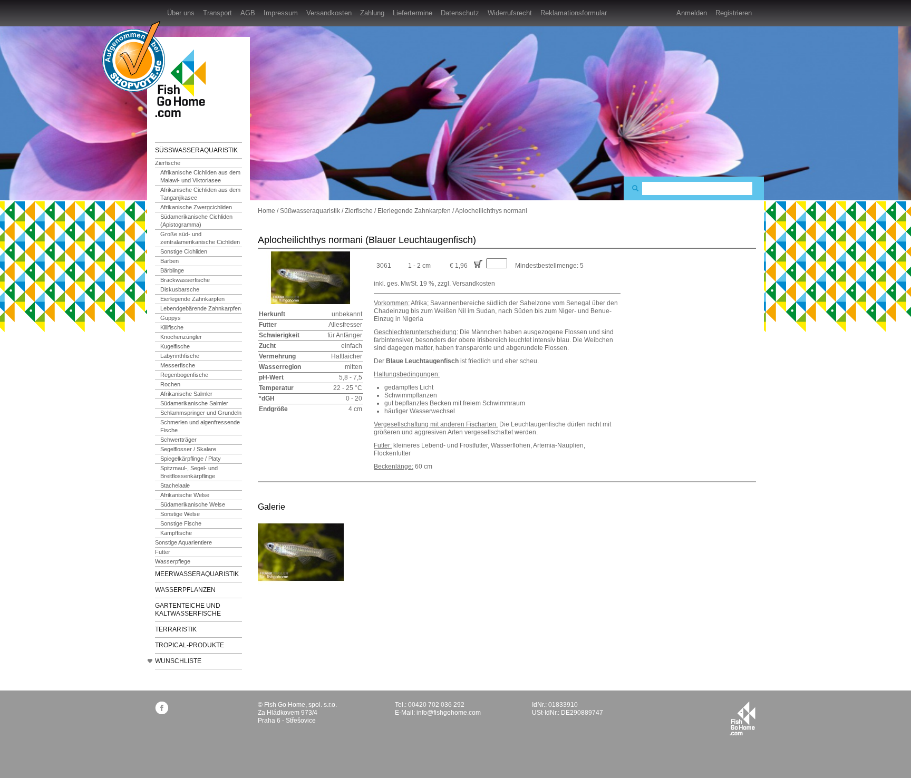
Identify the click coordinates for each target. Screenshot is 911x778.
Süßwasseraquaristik (196, 150)
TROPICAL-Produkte (189, 645)
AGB (247, 13)
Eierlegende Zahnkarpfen (192, 299)
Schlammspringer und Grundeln (200, 413)
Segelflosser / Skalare (188, 449)
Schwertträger (178, 439)
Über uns (181, 13)
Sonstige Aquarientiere (183, 542)
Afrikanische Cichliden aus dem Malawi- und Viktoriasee (200, 176)
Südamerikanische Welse (192, 504)
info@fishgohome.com (448, 712)
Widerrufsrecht (510, 13)
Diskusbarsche (179, 289)
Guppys (170, 318)
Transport (217, 13)
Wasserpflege (172, 561)
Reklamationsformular (573, 13)
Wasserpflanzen (185, 590)
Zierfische (167, 163)
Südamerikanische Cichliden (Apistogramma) (196, 220)
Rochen (170, 384)
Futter (162, 552)
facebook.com (161, 707)
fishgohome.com (742, 718)
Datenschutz (460, 13)
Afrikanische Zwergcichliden (196, 207)
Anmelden (691, 13)
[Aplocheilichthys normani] (301, 552)
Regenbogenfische (184, 375)
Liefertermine (412, 13)
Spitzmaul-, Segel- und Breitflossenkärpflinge (189, 472)
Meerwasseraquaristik (197, 574)
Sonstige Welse (180, 514)
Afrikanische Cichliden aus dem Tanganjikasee (200, 194)
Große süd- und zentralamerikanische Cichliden (200, 238)
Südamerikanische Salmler (194, 403)
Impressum (281, 13)
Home (266, 211)
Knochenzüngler (181, 337)
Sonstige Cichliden (183, 251)
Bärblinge (172, 270)
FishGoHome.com (184, 83)
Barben (169, 261)
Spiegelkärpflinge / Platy (190, 458)
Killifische (171, 327)
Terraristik (176, 629)
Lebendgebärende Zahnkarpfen (200, 308)
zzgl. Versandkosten (466, 283)
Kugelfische (175, 346)
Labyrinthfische (179, 356)
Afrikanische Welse (184, 495)
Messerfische (177, 365)
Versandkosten (329, 13)
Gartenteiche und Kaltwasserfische (188, 609)
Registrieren (733, 13)
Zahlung (372, 13)
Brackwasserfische (185, 280)
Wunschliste (178, 661)
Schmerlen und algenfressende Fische (200, 426)
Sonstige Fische (180, 523)
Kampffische (176, 533)
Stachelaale (175, 485)
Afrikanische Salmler (186, 394)
